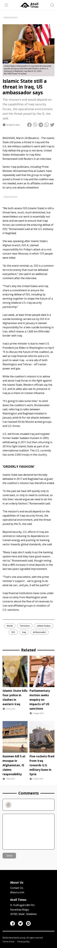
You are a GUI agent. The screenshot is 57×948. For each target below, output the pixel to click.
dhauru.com (17, 892)
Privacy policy (23, 941)
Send (9, 855)
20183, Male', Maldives (23, 914)
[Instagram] (28, 923)
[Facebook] (12, 923)
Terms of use (8, 941)
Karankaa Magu (19, 909)
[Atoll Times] (29, 5)
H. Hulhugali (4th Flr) (22, 905)
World (10, 625)
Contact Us (16, 888)
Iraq (24, 632)
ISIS (13, 632)
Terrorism (25, 625)
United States (44, 625)
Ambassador (39, 632)
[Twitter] (20, 923)
